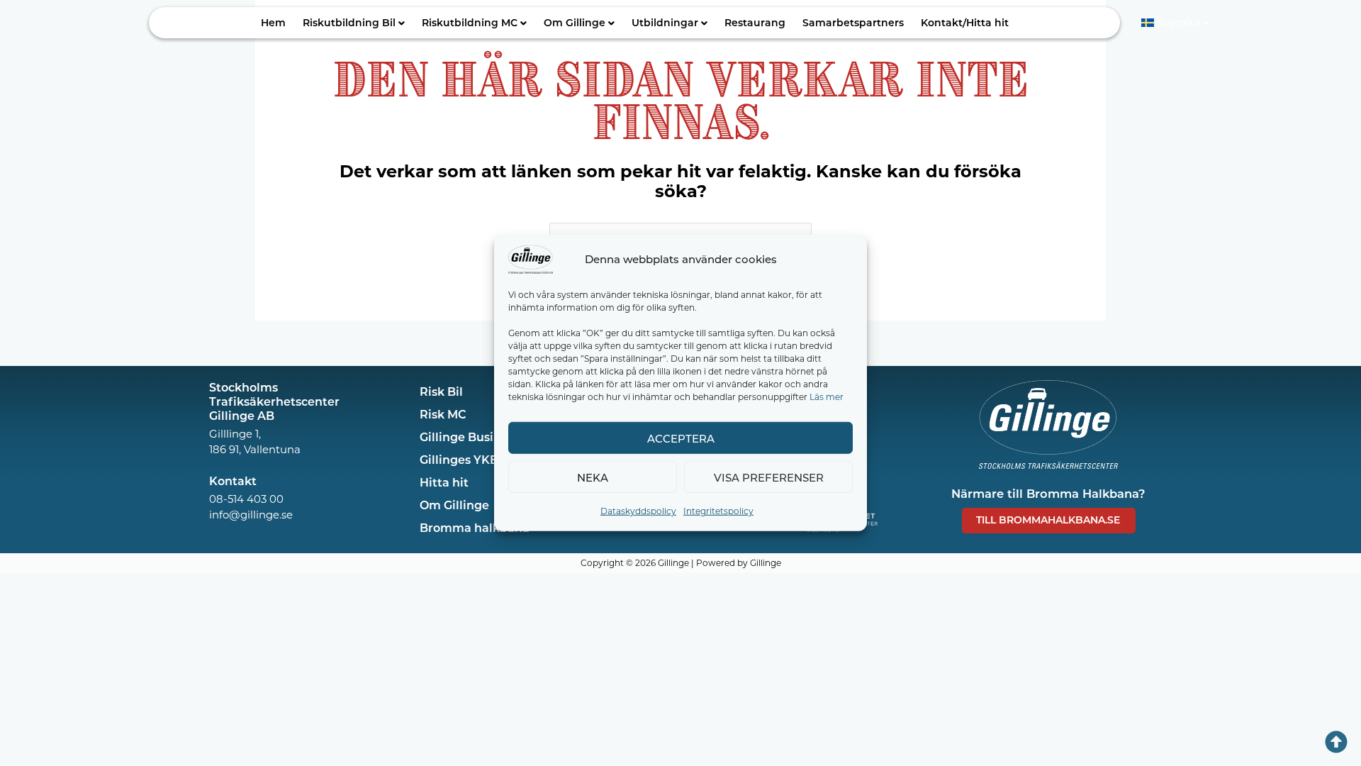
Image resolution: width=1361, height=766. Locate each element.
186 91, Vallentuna (255, 449)
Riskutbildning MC (469, 22)
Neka (592, 477)
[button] (353, 22)
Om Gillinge (574, 22)
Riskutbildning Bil (349, 22)
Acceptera (681, 438)
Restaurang (754, 22)
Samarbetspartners (853, 22)
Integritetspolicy (718, 510)
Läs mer (827, 396)
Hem (273, 22)
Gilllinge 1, (235, 433)
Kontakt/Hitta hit (965, 22)
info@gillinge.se (251, 514)
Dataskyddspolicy (638, 510)
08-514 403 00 (246, 499)
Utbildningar (665, 22)
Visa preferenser (769, 477)
